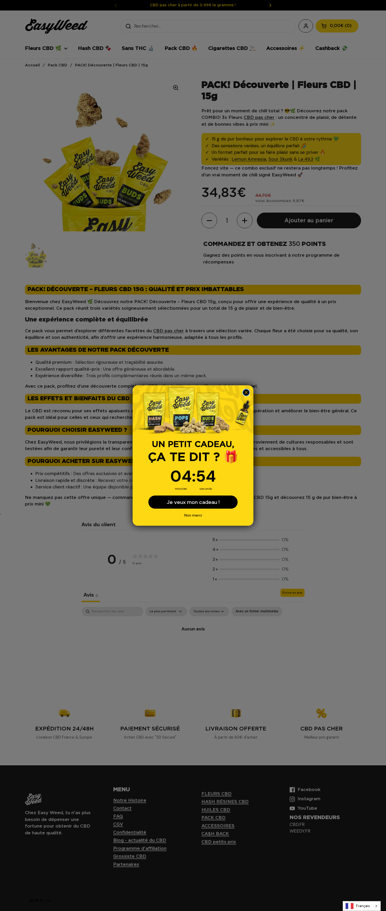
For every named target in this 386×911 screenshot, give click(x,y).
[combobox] (362, 906)
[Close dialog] (246, 392)
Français (363, 906)
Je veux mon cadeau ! (193, 502)
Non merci (193, 515)
